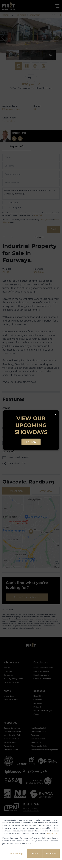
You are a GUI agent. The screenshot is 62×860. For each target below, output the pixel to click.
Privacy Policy (51, 833)
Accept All (51, 853)
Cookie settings (15, 853)
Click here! (30, 442)
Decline (34, 853)
